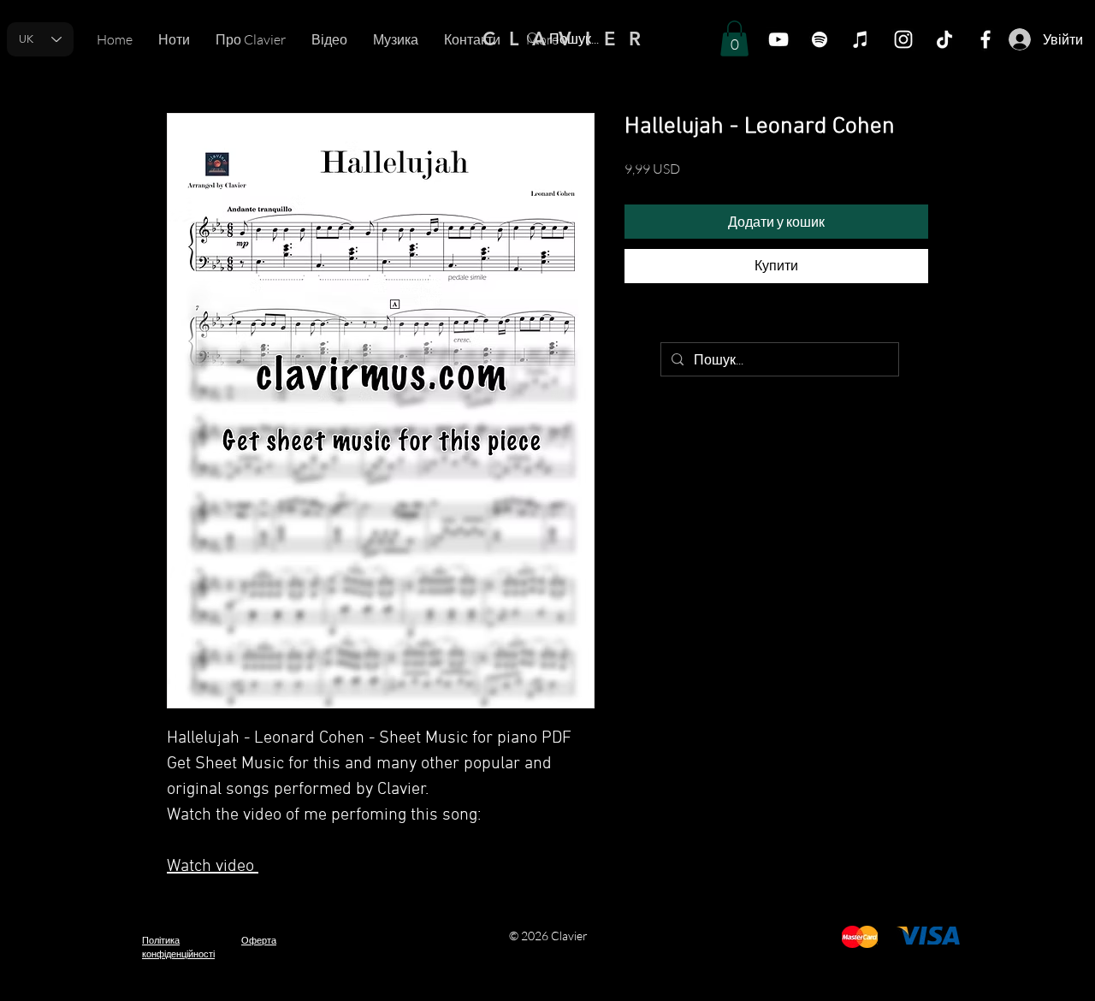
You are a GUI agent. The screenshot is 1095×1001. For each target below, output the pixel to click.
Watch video (212, 866)
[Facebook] (985, 39)
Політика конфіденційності (178, 946)
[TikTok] (944, 39)
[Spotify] (820, 39)
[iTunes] (861, 39)
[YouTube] (778, 39)
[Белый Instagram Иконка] (903, 39)
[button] (734, 38)
